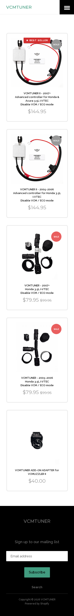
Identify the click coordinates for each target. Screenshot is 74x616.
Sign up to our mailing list (37, 542)
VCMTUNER (19, 7)
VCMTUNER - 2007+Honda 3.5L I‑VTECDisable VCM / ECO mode (37, 289)
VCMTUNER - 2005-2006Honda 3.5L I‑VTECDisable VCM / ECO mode (37, 381)
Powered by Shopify (37, 603)
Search (37, 587)
